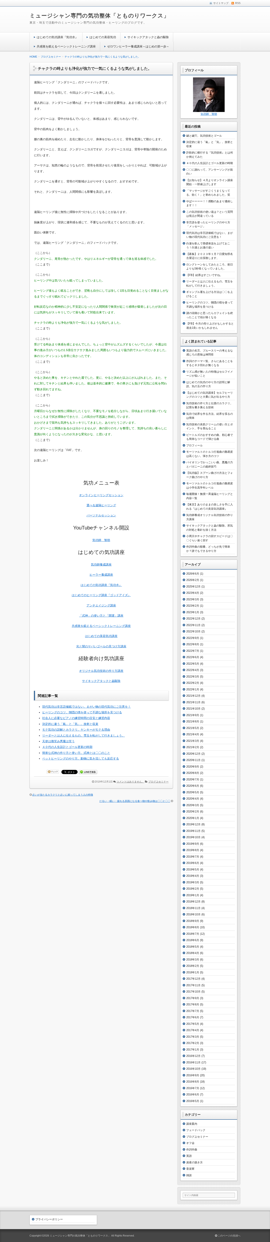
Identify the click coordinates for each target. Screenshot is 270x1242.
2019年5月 (192, 869)
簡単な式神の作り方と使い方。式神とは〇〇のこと (76, 752)
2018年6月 (192, 940)
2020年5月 (192, 792)
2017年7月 (192, 1011)
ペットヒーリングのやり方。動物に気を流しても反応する (80, 758)
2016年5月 (192, 1101)
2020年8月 (192, 773)
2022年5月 (192, 663)
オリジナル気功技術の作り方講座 (101, 670)
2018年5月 (192, 946)
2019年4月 (192, 875)
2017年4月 (192, 1030)
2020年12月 (193, 753)
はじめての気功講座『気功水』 (57, 37)
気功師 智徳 (101, 540)
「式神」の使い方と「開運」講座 (101, 615)
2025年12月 (193, 586)
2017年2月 (192, 1043)
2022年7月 (192, 650)
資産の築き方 (194, 1162)
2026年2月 (192, 580)
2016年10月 (193, 1068)
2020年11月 (193, 760)
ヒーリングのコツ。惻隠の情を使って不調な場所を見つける (82, 712)
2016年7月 (192, 1088)
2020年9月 (192, 766)
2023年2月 (192, 605)
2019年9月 (192, 843)
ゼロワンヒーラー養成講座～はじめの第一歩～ (138, 46)
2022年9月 (192, 638)
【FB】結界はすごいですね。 (204, 275)
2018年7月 (192, 933)
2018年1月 (192, 972)
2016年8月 (192, 1081)
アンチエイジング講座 (101, 605)
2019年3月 (192, 882)
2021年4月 (192, 734)
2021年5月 (192, 728)
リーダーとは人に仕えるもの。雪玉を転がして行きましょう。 (83, 735)
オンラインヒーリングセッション (101, 495)
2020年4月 (192, 798)
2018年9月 (192, 921)
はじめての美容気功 (102, 37)
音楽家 (190, 1168)
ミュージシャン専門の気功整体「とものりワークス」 (99, 15)
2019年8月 (192, 850)
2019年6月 (192, 863)
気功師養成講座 (101, 564)
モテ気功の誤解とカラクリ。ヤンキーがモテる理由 (76, 729)
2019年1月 (192, 895)
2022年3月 (192, 676)
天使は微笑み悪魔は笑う (58, 741)
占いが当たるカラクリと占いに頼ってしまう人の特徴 (62, 794)
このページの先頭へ (228, 1235)
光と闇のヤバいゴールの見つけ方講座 (101, 646)
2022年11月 (193, 625)
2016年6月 (192, 1094)
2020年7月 (192, 779)
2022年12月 (193, 618)
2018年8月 (192, 927)
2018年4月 (192, 953)
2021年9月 (192, 715)
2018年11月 (193, 908)
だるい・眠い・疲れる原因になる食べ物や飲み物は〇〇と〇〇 (134, 801)
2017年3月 (192, 1036)
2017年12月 (193, 978)
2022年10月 (193, 631)
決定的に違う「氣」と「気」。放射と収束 (70, 724)
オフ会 (190, 1143)
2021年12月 (193, 695)
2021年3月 (192, 740)
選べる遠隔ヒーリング (101, 505)
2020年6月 (192, 785)
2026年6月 (192, 573)
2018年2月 (192, 965)
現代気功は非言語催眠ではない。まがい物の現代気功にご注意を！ (86, 706)
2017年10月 (193, 991)
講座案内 (191, 1123)
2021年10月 (193, 708)
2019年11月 (193, 830)
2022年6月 (192, 657)
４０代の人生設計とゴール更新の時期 (67, 747)
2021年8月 (192, 721)
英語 (189, 1155)
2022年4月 (192, 670)
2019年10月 (193, 837)
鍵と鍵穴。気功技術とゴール (204, 135)
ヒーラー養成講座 (101, 574)
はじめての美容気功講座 (101, 636)
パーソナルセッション (101, 515)
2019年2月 (192, 888)
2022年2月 (192, 682)
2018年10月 (193, 914)
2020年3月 (192, 805)
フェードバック (195, 1130)
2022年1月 (192, 689)
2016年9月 (192, 1075)
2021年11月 (193, 702)
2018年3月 (192, 959)
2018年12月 (193, 901)
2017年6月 (192, 1017)
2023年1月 (192, 612)
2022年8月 (192, 644)
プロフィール (194, 445)
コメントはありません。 (130, 781)
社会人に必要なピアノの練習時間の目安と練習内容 (76, 718)
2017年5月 (192, 1023)
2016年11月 (193, 1062)
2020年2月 (192, 811)
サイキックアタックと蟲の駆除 (148, 37)
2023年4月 (192, 592)
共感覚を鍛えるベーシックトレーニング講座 (66, 46)
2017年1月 (192, 1049)
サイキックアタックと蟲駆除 (101, 681)
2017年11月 (193, 985)
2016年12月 (193, 1055)
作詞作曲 (191, 1149)
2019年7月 (192, 856)
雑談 (189, 1175)
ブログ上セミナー (158, 781)
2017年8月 (192, 1004)
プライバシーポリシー (49, 1219)
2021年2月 (192, 747)
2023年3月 (192, 599)
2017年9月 (192, 998)
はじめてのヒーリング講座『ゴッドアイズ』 (101, 595)
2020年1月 (192, 818)
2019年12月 (193, 824)
